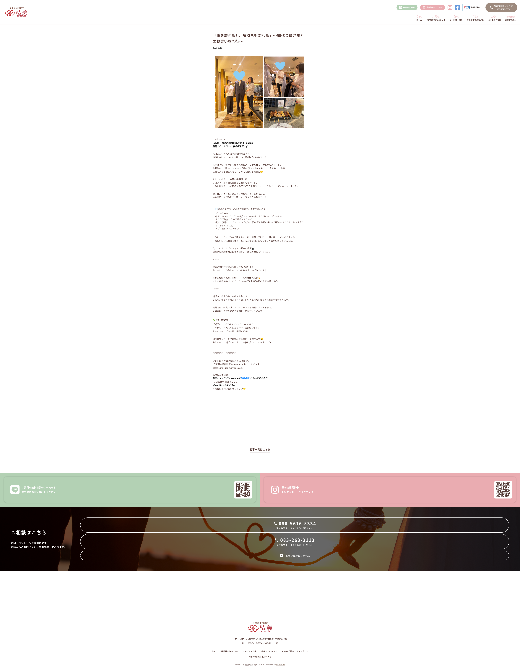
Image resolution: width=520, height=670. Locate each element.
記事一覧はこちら (260, 449)
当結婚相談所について (230, 651)
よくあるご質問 (287, 651)
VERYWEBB (280, 664)
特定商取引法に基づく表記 (260, 656)
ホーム (214, 651)
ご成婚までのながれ (268, 651)
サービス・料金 (250, 651)
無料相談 (245, 378)
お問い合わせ (303, 651)
